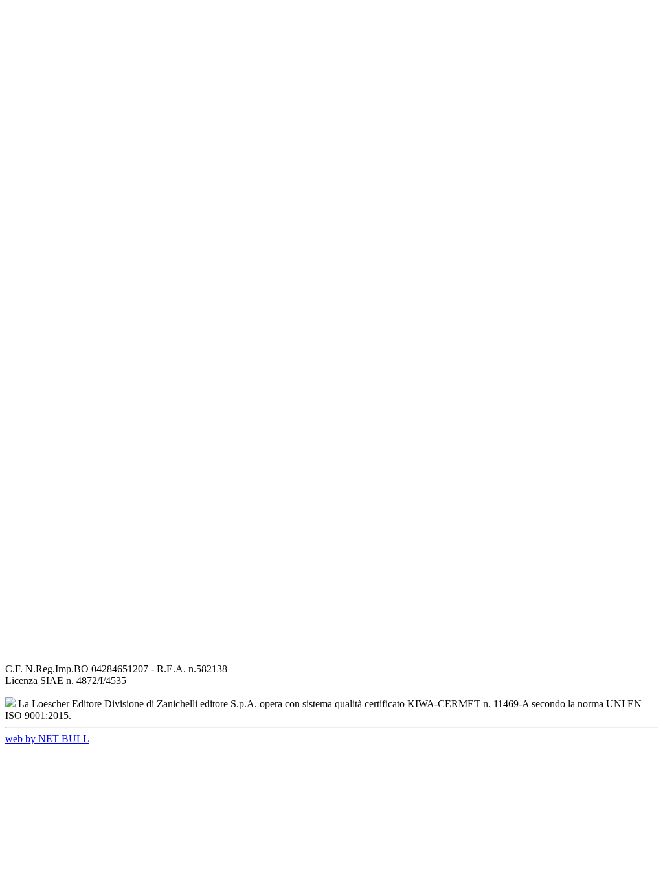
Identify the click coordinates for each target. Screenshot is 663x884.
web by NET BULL (47, 738)
